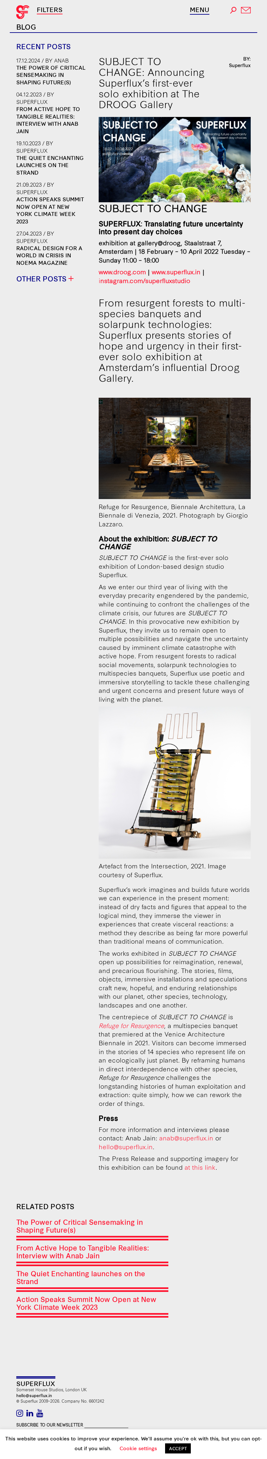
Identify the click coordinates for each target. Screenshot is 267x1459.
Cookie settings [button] (138, 1448)
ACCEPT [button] (178, 1448)
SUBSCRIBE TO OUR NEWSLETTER (49, 1424)
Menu (199, 9)
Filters (50, 9)
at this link (200, 1167)
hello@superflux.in (126, 1146)
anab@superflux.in (186, 1137)
